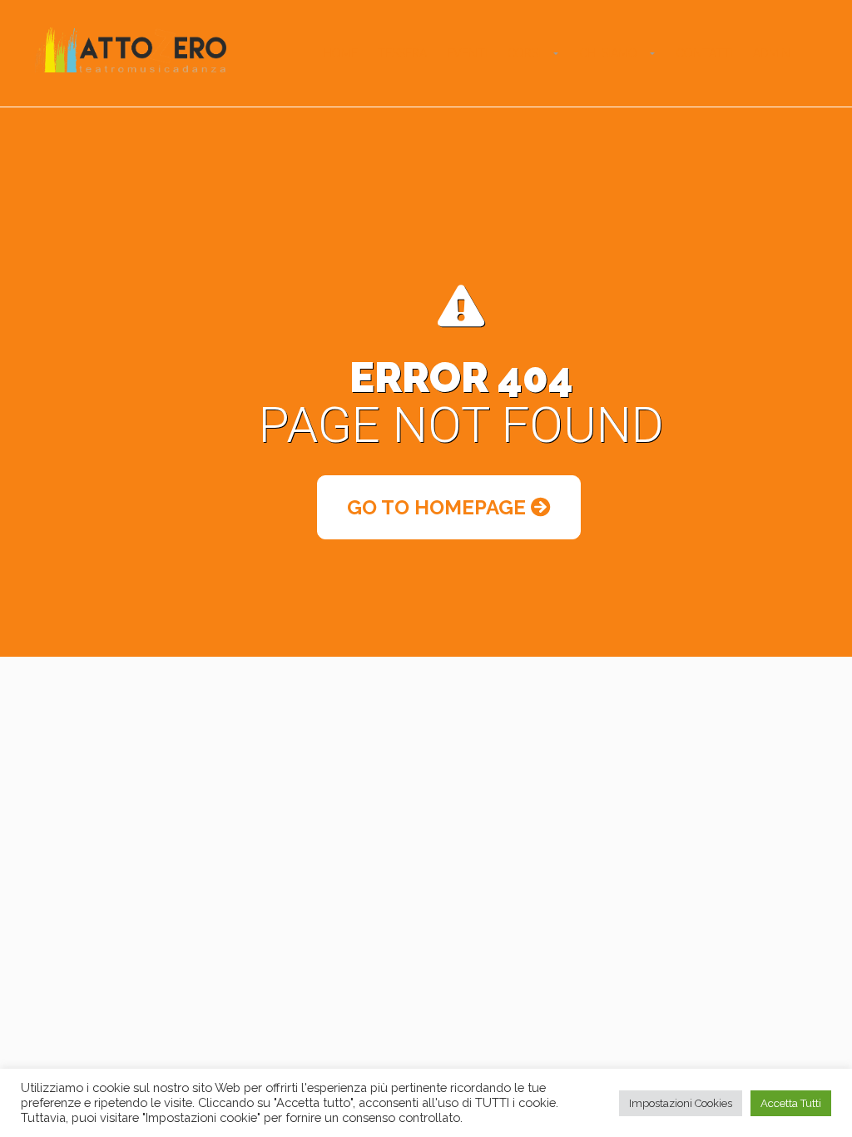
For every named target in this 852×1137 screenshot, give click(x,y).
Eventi (467, 53)
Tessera (402, 53)
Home (341, 53)
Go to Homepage (439, 507)
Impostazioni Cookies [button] (680, 1103)
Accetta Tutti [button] (790, 1103)
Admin (771, 53)
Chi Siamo (608, 53)
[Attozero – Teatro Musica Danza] (130, 48)
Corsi (524, 53)
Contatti (704, 53)
